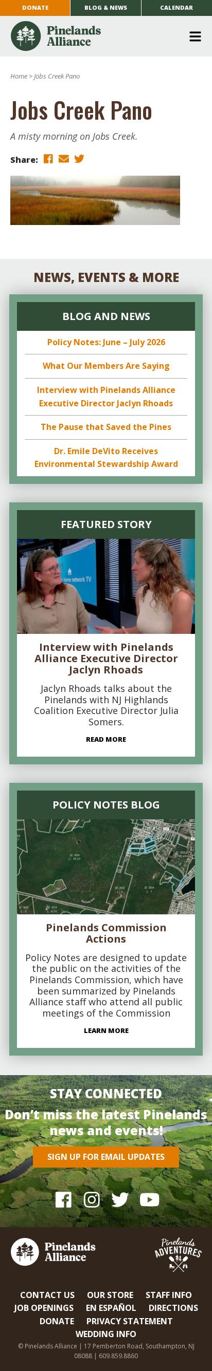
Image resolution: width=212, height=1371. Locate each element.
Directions (173, 1307)
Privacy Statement (129, 1321)
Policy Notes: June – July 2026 (106, 342)
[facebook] (48, 159)
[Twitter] (120, 1200)
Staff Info (169, 1295)
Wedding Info (106, 1334)
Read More (106, 739)
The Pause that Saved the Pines (106, 427)
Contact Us (47, 1295)
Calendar (176, 7)
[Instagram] (92, 1200)
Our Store (110, 1295)
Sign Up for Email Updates (106, 1156)
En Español (111, 1307)
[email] (64, 159)
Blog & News (105, 7)
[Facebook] (64, 1200)
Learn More (106, 1030)
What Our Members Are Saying (106, 365)
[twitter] (79, 159)
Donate (35, 7)
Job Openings (44, 1307)
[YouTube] (148, 1200)
